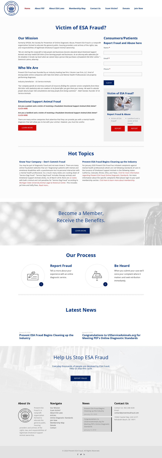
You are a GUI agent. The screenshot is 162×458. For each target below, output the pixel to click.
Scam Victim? (55, 410)
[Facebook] (77, 454)
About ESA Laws (56, 413)
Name (107, 48)
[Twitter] (81, 454)
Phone (107, 69)
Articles (53, 415)
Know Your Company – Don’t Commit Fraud (42, 161)
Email (107, 58)
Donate (53, 425)
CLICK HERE (23, 108)
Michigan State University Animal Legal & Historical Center (42, 183)
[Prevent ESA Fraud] (11, 8)
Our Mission (55, 408)
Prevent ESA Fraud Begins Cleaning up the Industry (109, 161)
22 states (73, 178)
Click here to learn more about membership (117, 180)
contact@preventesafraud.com (126, 413)
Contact (53, 428)
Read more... (44, 185)
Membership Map (57, 423)
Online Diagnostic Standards (61, 418)
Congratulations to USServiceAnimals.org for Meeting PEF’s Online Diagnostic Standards (111, 336)
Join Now (53, 420)
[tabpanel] (49, 332)
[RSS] (84, 454)
